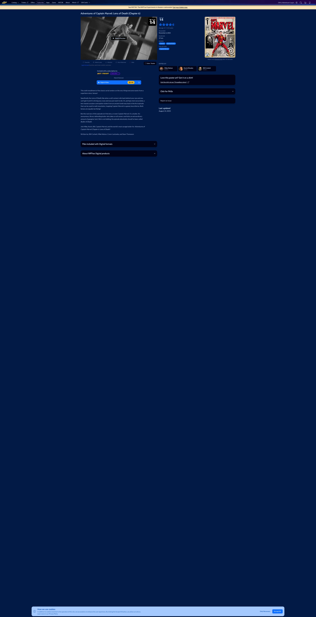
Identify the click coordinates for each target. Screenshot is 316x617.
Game (54, 2)
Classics (162, 43)
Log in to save (85, 65)
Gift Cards (84, 2)
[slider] (159, 24)
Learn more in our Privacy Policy (47, 614)
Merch (74, 2)
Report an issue (165, 101)
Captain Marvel (164, 49)
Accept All (277, 611)
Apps (48, 2)
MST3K (60, 2)
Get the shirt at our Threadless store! (173, 82)
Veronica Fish (218, 59)
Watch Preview (120, 38)
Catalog (14, 2)
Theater (151, 63)
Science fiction (171, 43)
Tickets (23, 2)
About (68, 2)
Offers (33, 2)
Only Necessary (265, 611)
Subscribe (40, 2)
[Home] (4, 2)
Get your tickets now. (180, 7)
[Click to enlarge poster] (220, 37)
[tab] (197, 78)
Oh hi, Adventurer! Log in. (286, 2)
